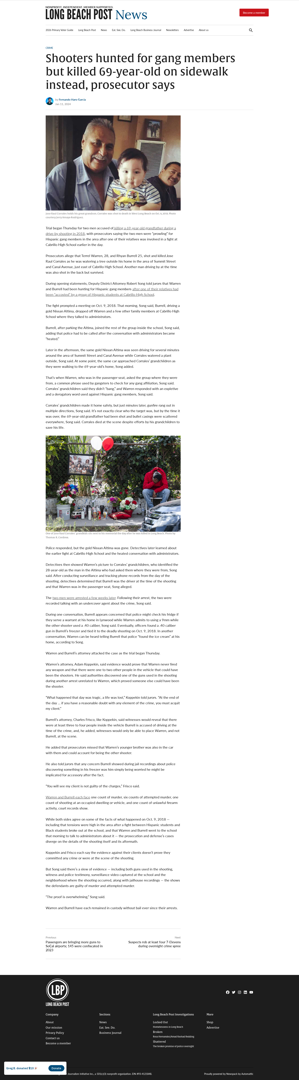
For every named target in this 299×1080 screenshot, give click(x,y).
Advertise (189, 30)
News (104, 30)
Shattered (173, 1044)
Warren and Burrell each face (68, 797)
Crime (49, 48)
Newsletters (172, 30)
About (50, 1022)
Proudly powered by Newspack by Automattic (228, 1074)
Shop (210, 1022)
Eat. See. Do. (118, 30)
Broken (173, 1034)
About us (204, 30)
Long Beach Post (87, 30)
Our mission (54, 1027)
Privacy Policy (55, 1033)
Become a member (254, 13)
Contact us (53, 1038)
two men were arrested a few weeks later (84, 597)
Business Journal (110, 1033)
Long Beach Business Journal (145, 30)
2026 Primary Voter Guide (59, 30)
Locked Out (168, 1024)
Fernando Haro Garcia (72, 99)
